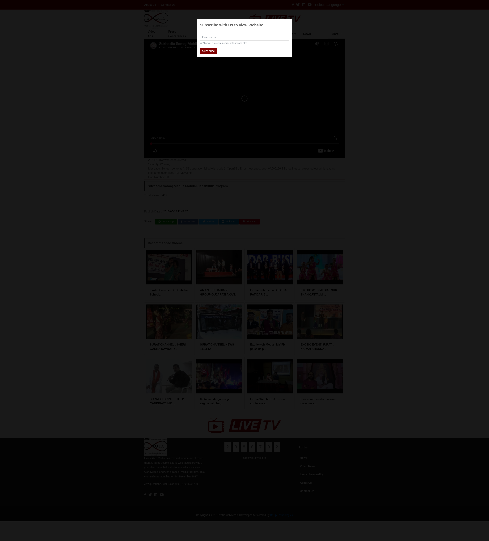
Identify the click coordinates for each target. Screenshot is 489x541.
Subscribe (208, 50)
